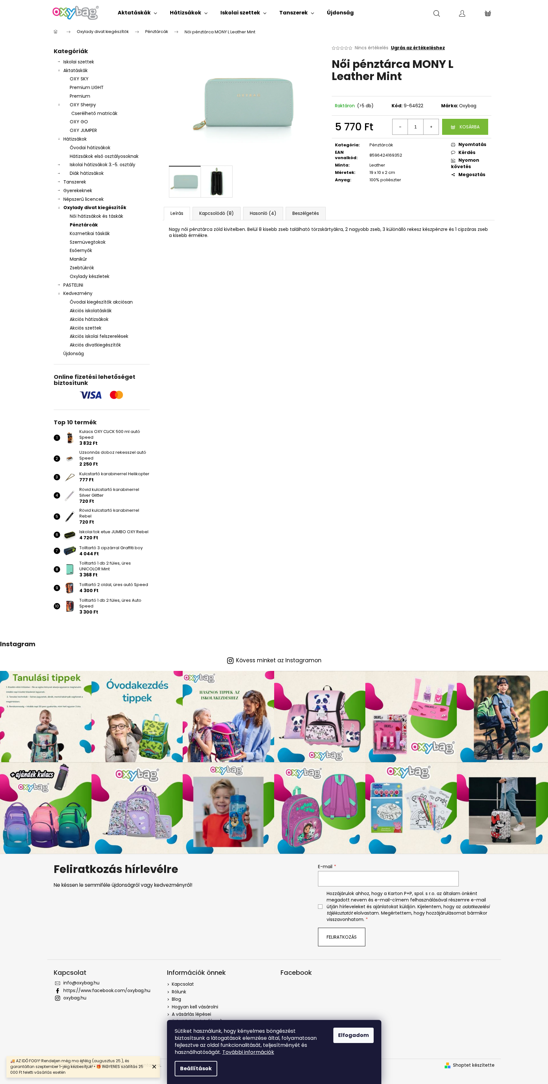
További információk (248, 1052)
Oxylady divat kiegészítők (94, 207)
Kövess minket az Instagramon (279, 660)
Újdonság (73, 353)
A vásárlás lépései (191, 1014)
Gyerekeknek (77, 190)
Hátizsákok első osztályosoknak (104, 156)
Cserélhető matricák (94, 113)
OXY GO (79, 121)
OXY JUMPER (83, 130)
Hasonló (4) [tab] (263, 213)
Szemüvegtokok (88, 242)
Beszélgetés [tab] (305, 213)
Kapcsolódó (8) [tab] (216, 213)
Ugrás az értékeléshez (418, 48)
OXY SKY (79, 79)
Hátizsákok (75, 139)
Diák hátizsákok (87, 173)
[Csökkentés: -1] (400, 126)
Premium (80, 96)
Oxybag (467, 105)
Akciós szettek (85, 328)
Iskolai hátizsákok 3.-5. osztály (102, 164)
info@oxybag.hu (81, 983)
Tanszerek (74, 182)
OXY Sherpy (83, 105)
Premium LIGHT (87, 87)
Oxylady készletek (89, 276)
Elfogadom (353, 1035)
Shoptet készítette (474, 1065)
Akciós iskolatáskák (91, 310)
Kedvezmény (77, 293)
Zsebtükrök (82, 268)
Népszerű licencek (83, 199)
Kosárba (470, 127)
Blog (176, 999)
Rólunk (179, 992)
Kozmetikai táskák (90, 233)
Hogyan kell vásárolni (195, 1007)
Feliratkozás (342, 937)
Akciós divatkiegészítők (95, 345)
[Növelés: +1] (431, 126)
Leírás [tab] (177, 213)
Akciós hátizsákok (89, 319)
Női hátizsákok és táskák (96, 216)
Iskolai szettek (78, 62)
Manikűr (78, 259)
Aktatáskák (75, 70)
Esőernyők (81, 250)
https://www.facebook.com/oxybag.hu (106, 990)
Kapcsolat (183, 984)
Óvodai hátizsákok (90, 147)
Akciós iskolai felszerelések (99, 336)
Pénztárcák (84, 225)
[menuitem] (137, 13)
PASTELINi (73, 285)
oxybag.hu (74, 998)
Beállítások (196, 1068)
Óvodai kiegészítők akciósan (101, 302)
